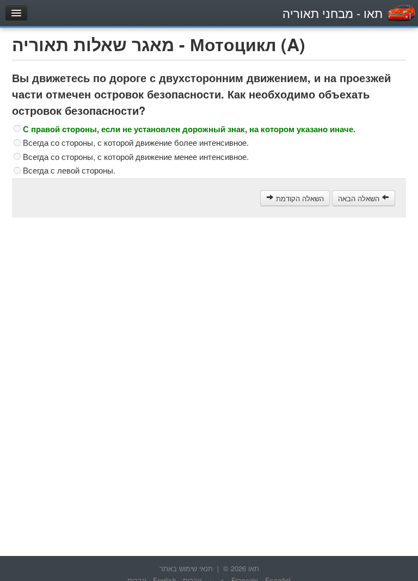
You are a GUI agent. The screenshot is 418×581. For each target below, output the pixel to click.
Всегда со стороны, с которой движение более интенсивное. (136, 142)
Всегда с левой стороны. (69, 170)
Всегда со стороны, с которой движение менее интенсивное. (136, 157)
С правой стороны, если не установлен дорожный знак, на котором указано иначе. (189, 129)
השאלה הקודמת (299, 198)
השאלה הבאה (360, 198)
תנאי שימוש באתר (186, 568)
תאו (332, 12)
